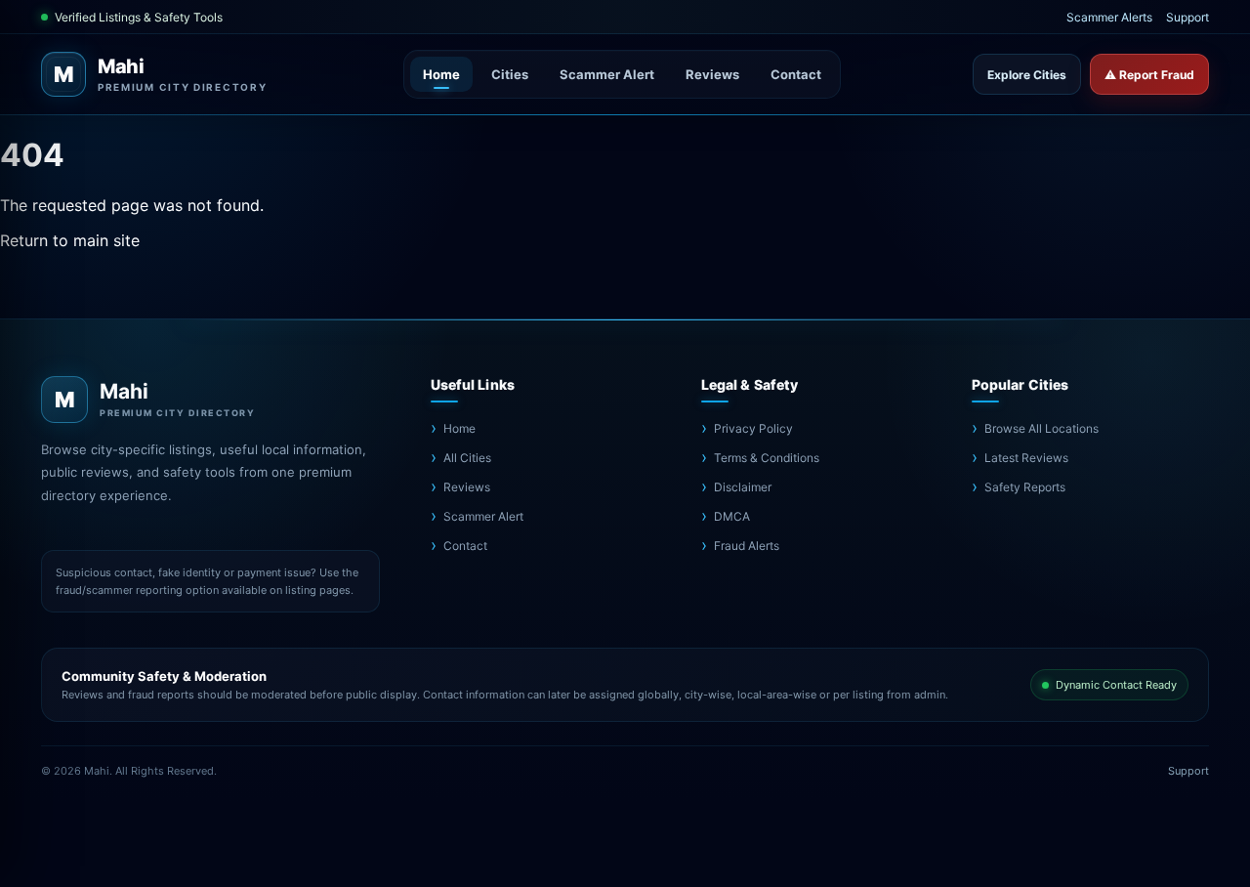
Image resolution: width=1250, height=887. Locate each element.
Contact (796, 74)
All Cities (467, 457)
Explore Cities (1026, 74)
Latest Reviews (1026, 457)
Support (1187, 17)
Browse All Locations (1041, 428)
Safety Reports (1024, 487)
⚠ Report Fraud (1149, 74)
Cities (509, 74)
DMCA (732, 516)
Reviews (712, 74)
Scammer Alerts (1109, 17)
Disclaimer (742, 487)
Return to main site (70, 240)
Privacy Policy (753, 428)
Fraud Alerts (746, 545)
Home (441, 74)
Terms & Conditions (766, 457)
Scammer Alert (607, 74)
